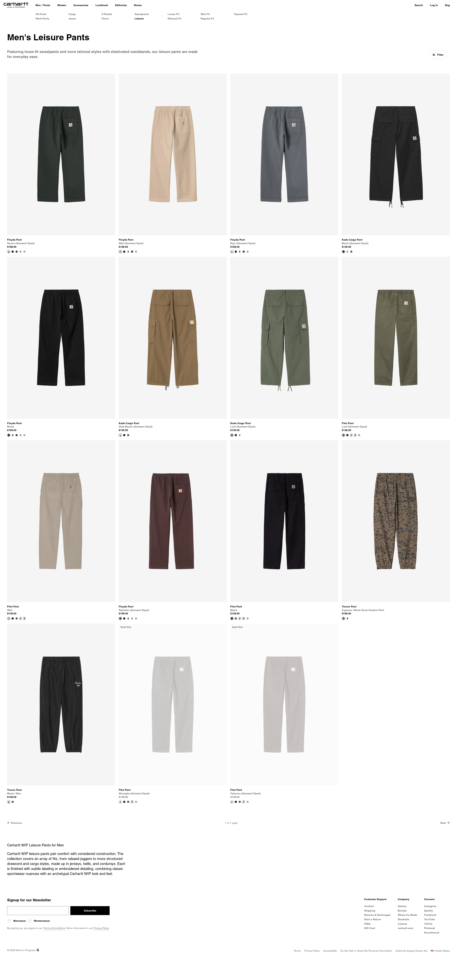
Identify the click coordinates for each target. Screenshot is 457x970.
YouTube (429, 919)
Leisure (139, 18)
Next (443, 822)
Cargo (72, 14)
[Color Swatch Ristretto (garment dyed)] (16, 251)
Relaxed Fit (174, 18)
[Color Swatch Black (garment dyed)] (124, 435)
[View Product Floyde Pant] (8, 251)
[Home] (16, 5)
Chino (105, 18)
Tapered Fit (240, 14)
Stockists (403, 919)
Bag (447, 5)
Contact (369, 906)
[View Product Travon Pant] (343, 618)
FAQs (367, 923)
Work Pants (42, 18)
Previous (16, 822)
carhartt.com (405, 928)
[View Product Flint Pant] (343, 435)
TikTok (428, 923)
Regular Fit (207, 18)
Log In (434, 5)
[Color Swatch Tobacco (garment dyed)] (355, 435)
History (402, 906)
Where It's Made (407, 914)
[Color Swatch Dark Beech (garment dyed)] (347, 251)
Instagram (430, 906)
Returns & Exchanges (377, 914)
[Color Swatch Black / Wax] (347, 618)
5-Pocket (107, 14)
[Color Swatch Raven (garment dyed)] (128, 251)
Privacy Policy (101, 928)
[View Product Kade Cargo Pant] (343, 251)
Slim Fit (205, 14)
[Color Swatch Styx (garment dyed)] (20, 251)
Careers (402, 923)
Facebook (430, 914)
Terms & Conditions (54, 928)
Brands (402, 910)
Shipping (369, 910)
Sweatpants (142, 14)
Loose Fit (173, 14)
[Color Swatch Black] (12, 251)
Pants (46, 5)
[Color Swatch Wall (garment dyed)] (24, 251)
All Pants (41, 14)
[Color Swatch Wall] (359, 435)
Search (419, 5)
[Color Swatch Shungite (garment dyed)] (351, 435)
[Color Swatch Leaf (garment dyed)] (351, 251)
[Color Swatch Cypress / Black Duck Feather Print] (12, 801)
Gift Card (369, 928)
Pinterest (429, 928)
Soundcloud (431, 932)
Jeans (72, 18)
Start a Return (372, 919)
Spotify (428, 910)
